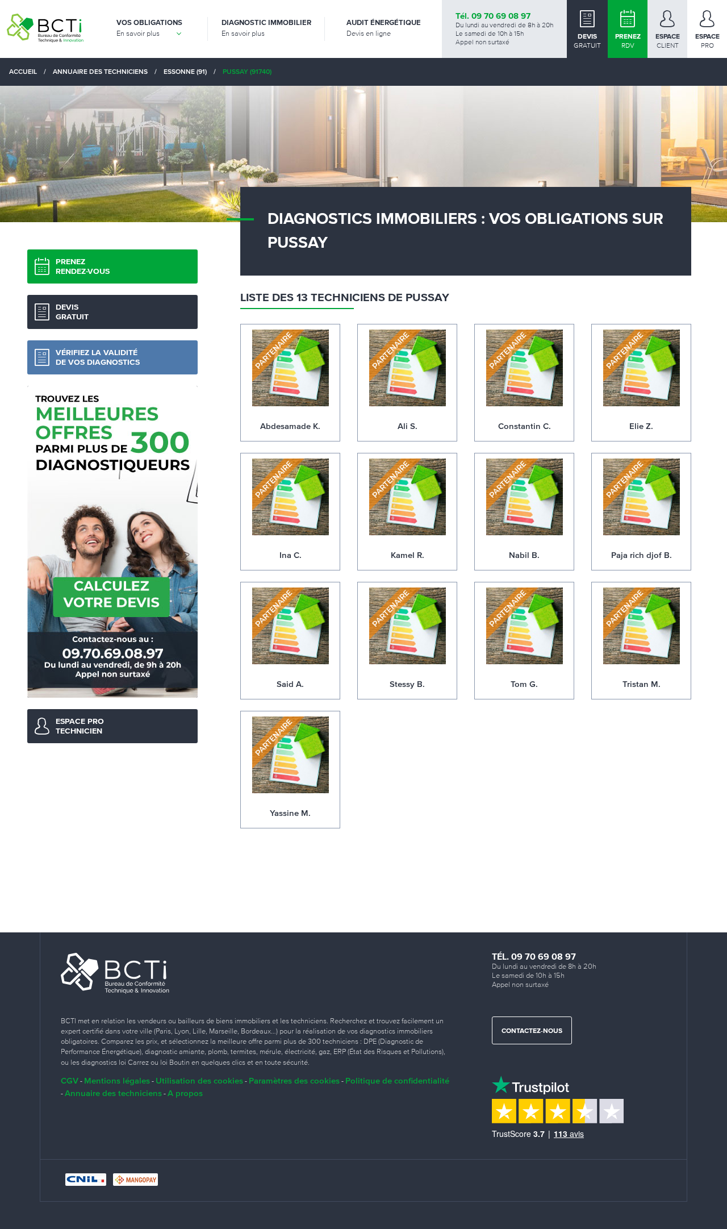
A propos (185, 1093)
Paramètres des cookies (294, 1080)
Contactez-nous (532, 1031)
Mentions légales (117, 1080)
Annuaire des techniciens (113, 1093)
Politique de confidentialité (397, 1080)
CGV (69, 1080)
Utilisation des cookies (199, 1080)
